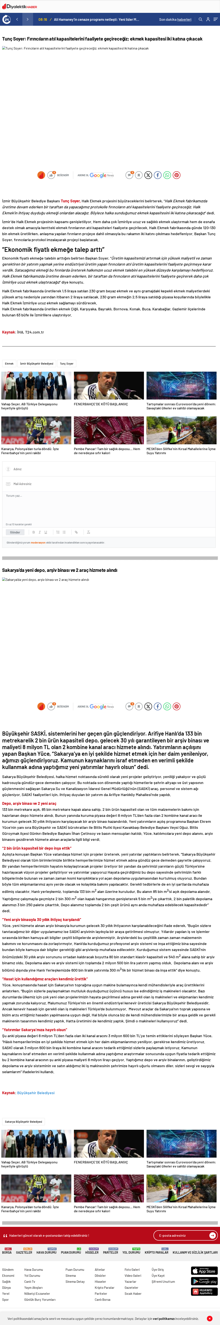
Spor (5, 1299)
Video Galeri (133, 1275)
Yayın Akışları (33, 1287)
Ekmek (9, 363)
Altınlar (100, 1269)
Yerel (5, 1293)
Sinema (71, 1275)
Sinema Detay (75, 1281)
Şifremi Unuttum (163, 1281)
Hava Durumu (47, 1251)
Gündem (8, 1269)
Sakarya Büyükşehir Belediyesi (23, 1121)
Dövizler (100, 1275)
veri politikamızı (164, 1318)
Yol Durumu (131, 1251)
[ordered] (58, 532)
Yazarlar (130, 1281)
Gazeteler (24, 1251)
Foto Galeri (132, 1269)
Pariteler (110, 1251)
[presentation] (17, 19)
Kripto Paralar (156, 1251)
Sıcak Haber (133, 1293)
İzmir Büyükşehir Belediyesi (36, 363)
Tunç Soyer (66, 363)
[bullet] (64, 532)
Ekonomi (8, 1275)
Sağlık (6, 1281)
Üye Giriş (158, 1269)
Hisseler (92, 1251)
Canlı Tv (29, 1281)
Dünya (6, 1287)
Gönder (15, 532)
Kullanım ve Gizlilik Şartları (195, 1252)
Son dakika (175, 19)
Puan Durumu (71, 1251)
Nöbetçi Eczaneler (37, 1293)
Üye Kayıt (158, 1275)
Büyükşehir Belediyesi (36, 1092)
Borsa (7, 1251)
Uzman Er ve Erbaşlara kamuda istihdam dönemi (92, 19)
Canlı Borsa (102, 1299)
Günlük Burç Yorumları (39, 1299)
